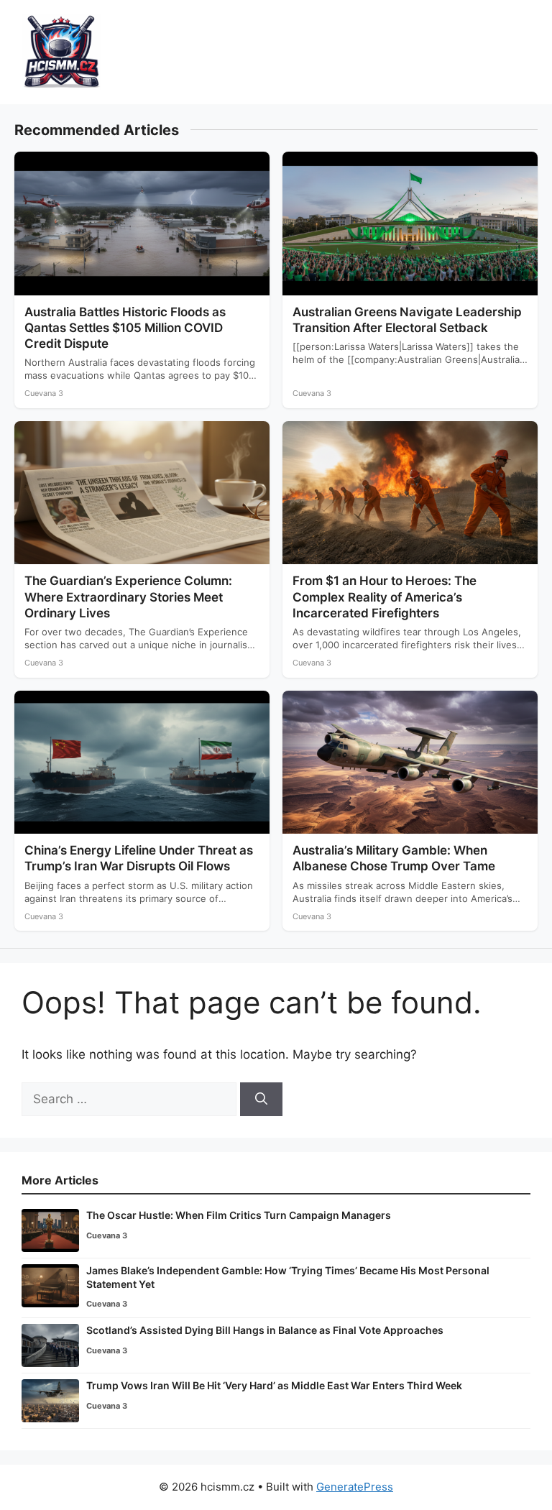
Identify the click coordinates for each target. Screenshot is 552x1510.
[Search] (261, 1099)
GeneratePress (354, 1486)
